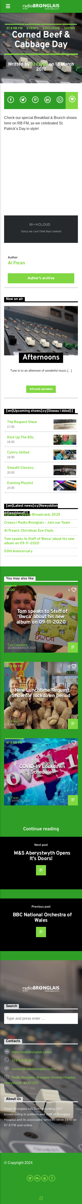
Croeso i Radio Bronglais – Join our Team (37, 523)
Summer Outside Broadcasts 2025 (32, 515)
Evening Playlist (20, 483)
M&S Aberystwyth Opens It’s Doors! (42, 856)
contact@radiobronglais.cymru (34, 1069)
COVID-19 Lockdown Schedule (42, 770)
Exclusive (51, 28)
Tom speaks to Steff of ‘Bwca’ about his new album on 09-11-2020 (39, 541)
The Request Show (22, 422)
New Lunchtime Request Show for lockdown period (41, 693)
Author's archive (41, 278)
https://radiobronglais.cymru (32, 1052)
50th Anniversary (18, 551)
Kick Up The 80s (20, 437)
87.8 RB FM (15, 28)
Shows (69, 28)
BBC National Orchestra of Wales (42, 918)
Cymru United (18, 452)
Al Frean (39, 64)
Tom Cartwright (17, 645)
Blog (10, 590)
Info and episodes (41, 389)
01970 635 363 (23, 1060)
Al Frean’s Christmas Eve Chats (29, 531)
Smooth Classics (20, 468)
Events (33, 28)
